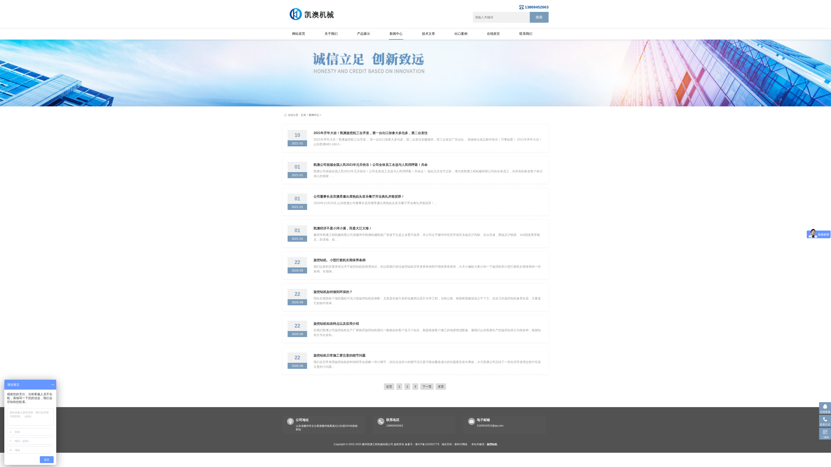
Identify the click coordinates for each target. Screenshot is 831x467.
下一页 (427, 386)
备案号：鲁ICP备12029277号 (422, 444)
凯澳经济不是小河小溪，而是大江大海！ (343, 228)
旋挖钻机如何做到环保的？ (333, 292)
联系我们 (525, 33)
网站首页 (298, 33)
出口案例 (460, 33)
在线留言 (493, 33)
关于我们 (331, 33)
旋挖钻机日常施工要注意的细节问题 (340, 355)
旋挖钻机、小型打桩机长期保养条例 (340, 260)
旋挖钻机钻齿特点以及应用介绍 (336, 323)
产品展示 (363, 33)
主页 (303, 115)
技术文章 (428, 33)
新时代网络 (460, 444)
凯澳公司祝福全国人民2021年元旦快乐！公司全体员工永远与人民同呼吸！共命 (371, 164)
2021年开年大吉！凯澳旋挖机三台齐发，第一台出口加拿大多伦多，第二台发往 (371, 133)
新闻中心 (396, 33)
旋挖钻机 (492, 444)
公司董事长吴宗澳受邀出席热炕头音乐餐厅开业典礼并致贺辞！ (359, 196)
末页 (441, 386)
